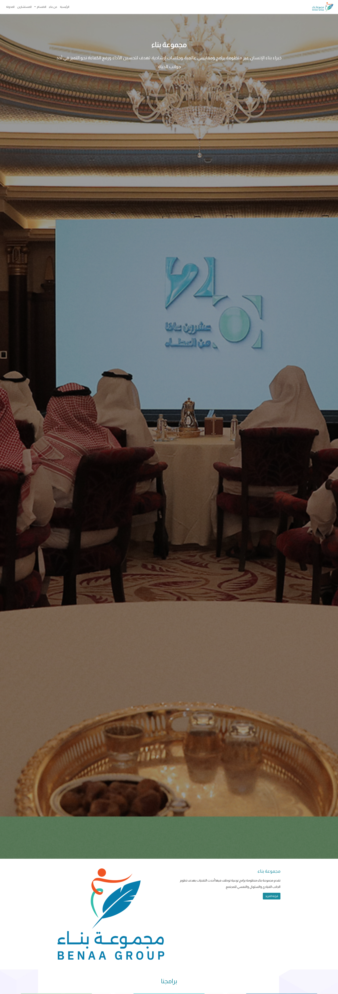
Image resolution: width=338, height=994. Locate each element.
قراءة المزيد (271, 896)
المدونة (10, 6)
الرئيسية (64, 6)
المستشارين (24, 6)
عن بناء (53, 6)
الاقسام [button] (41, 6)
